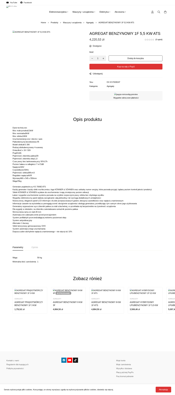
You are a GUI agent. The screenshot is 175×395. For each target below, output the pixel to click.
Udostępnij (98, 74)
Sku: (91, 82)
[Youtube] (69, 360)
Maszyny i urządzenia (72, 22)
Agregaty (90, 22)
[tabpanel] (87, 260)
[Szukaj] (159, 12)
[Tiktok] (75, 360)
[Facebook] (63, 360)
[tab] (18, 247)
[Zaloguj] (152, 12)
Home (43, 22)
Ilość (91, 52)
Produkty (54, 22)
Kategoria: (93, 86)
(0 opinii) (158, 39)
